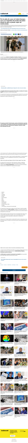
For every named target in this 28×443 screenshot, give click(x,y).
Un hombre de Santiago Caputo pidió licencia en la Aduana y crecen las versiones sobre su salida (20, 380)
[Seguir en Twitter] (20, 431)
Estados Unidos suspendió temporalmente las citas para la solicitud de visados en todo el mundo (20, 331)
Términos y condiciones (14, 441)
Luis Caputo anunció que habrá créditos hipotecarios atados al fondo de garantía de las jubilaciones (7, 320)
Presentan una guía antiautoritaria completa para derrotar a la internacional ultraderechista (20, 283)
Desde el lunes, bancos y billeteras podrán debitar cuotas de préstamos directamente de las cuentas (20, 320)
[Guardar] (21, 34)
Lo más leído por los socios (4, 272)
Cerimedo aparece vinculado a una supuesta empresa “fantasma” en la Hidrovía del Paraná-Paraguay (6, 367)
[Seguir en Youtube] (24, 431)
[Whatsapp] (13, 34)
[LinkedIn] (20, 34)
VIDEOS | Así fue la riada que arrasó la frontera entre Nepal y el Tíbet (6, 355)
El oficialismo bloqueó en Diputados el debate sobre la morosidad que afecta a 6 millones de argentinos (7, 308)
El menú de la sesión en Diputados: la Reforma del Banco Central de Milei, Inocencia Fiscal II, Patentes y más (20, 308)
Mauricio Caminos (2, 296)
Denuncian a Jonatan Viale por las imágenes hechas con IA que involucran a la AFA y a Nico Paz (7, 331)
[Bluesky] (17, 34)
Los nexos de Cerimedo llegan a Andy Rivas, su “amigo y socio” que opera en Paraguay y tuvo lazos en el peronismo (6, 294)
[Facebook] (15, 34)
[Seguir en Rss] (25, 431)
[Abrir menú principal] (27, 13)
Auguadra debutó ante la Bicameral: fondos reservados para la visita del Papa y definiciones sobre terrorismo (20, 294)
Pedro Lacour (15, 296)
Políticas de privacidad (14, 440)
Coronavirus (3, 15)
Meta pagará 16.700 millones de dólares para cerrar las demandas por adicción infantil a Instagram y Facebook (6, 380)
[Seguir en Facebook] (21, 431)
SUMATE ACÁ (13, 435)
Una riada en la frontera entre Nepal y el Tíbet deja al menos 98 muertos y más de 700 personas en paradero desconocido (20, 343)
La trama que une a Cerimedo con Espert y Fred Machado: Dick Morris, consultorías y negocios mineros (20, 367)
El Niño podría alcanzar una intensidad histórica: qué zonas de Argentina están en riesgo (7, 343)
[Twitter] (18, 34)
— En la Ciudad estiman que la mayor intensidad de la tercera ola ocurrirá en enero (12, 28)
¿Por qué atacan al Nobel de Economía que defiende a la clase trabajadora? (7, 282)
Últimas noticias (3, 370)
